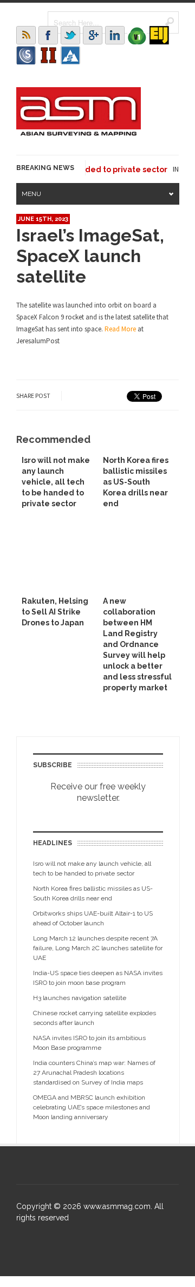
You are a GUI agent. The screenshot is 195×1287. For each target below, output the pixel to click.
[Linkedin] (115, 35)
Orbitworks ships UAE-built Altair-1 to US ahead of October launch (93, 918)
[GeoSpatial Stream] (70, 55)
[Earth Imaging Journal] (159, 35)
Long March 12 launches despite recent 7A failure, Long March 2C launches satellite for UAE (97, 948)
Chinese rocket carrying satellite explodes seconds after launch (94, 1018)
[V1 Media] (137, 35)
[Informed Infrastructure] (48, 55)
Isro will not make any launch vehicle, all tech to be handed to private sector (56, 482)
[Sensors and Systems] (26, 55)
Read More (120, 329)
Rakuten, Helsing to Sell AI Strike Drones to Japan (55, 612)
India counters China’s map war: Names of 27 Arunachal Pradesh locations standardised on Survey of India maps (94, 1072)
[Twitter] (70, 35)
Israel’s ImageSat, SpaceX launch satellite (90, 255)
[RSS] (26, 35)
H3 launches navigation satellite (79, 998)
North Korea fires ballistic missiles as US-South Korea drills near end (135, 482)
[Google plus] (92, 35)
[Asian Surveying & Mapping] (78, 132)
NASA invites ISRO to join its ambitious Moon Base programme (89, 1042)
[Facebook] (48, 35)
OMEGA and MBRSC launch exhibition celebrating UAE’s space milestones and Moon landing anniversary (91, 1107)
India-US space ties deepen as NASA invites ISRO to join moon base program (97, 978)
